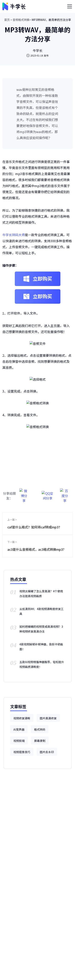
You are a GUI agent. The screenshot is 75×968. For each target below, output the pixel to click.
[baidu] (64, 493)
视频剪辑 (19, 741)
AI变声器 (18, 729)
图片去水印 (47, 752)
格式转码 (39, 729)
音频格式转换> (22, 20)
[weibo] (24, 493)
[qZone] (48, 493)
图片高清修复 (48, 718)
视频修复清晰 (21, 718)
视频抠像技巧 (21, 752)
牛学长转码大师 (13, 234)
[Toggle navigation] (70, 6)
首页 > (8, 20)
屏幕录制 (39, 741)
